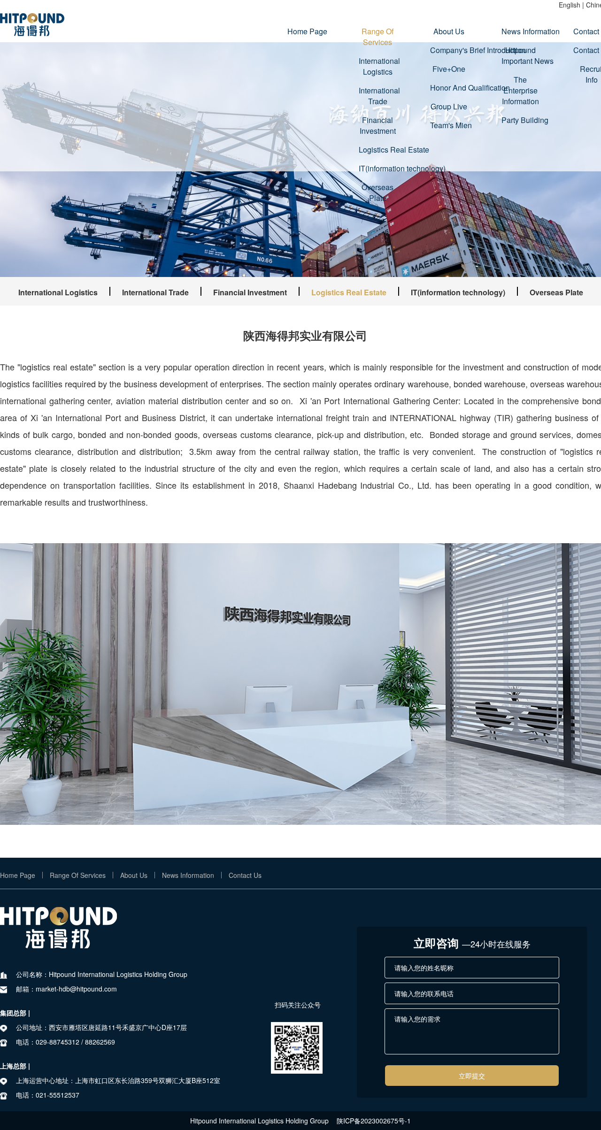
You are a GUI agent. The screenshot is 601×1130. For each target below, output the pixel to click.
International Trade (377, 96)
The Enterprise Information (520, 90)
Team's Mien (449, 125)
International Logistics (377, 66)
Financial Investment (378, 125)
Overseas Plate (377, 192)
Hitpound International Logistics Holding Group (259, 1120)
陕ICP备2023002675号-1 (374, 1120)
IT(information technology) (377, 168)
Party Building (520, 120)
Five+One (448, 68)
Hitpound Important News (520, 55)
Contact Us (245, 875)
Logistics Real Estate (377, 149)
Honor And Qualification (449, 87)
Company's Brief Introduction (449, 50)
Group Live (449, 106)
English (569, 4)
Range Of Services (377, 36)
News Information (520, 31)
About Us (448, 31)
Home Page (306, 31)
